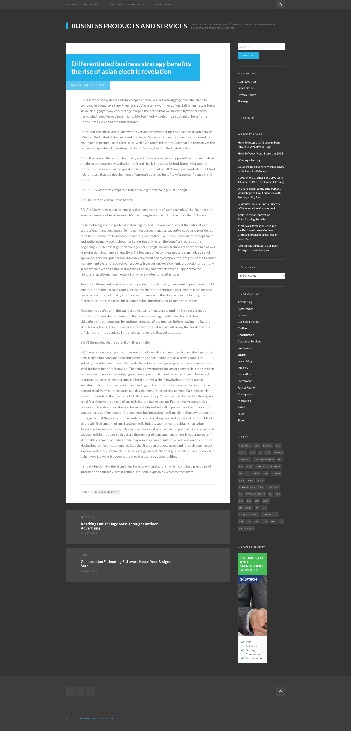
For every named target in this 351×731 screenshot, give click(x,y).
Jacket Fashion (247, 387)
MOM (260, 480)
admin (79, 85)
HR (240, 466)
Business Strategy (106, 492)
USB (265, 521)
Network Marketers (251, 487)
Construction (138, 4)
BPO (257, 446)
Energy (242, 354)
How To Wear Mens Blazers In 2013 (260, 153)
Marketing (91, 4)
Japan (256, 473)
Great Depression (264, 459)
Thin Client (245, 508)
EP (260, 453)
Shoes (241, 420)
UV (281, 521)
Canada (267, 446)
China (242, 453)
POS (278, 494)
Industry (243, 367)
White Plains (246, 528)
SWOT (266, 501)
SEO (257, 501)
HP (279, 459)
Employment (246, 348)
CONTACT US (247, 81)
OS (240, 494)
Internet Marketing (268, 466)
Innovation (244, 374)
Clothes (242, 328)
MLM (250, 480)
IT (247, 473)
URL (241, 521)
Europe (278, 453)
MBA (241, 480)
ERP (268, 453)
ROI (249, 501)
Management (164, 4)
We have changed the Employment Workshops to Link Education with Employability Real (259, 193)
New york (272, 487)
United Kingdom (248, 515)
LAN (266, 473)
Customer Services (249, 341)
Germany (244, 459)
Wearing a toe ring (249, 160)
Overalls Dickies (255, 494)
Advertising (245, 302)
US (249, 521)
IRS (240, 473)
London (276, 473)
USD (273, 521)
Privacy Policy (247, 94)
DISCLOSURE (246, 88)
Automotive (113, 4)
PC (270, 494)
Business (72, 4)
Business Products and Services (129, 25)
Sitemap (243, 101)
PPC (241, 501)
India (249, 466)
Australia (245, 446)
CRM (252, 453)
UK (264, 508)
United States (269, 515)
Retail (241, 407)
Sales (241, 413)
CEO (278, 446)
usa (256, 521)
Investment (245, 381)
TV (257, 508)
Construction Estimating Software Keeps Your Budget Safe (126, 563)
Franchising (245, 361)
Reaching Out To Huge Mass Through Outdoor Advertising (119, 526)
